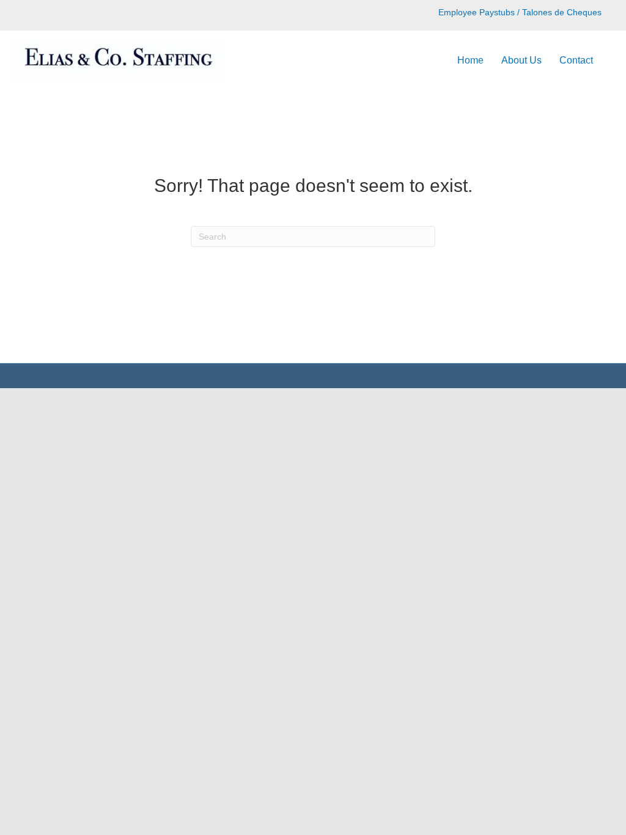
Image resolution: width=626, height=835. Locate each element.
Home (470, 60)
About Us (521, 60)
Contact (576, 60)
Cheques (583, 12)
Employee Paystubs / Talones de (501, 12)
